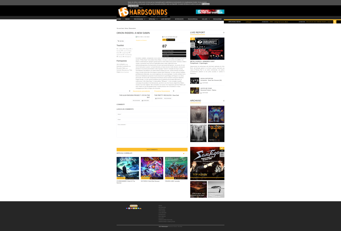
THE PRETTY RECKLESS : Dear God (166, 95)
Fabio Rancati (173, 37)
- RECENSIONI (162, 207)
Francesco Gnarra (172, 226)
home (119, 19)
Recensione (121, 178)
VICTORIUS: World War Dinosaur (150, 181)
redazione (217, 19)
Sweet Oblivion (196, 121)
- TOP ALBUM (161, 211)
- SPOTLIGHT (161, 209)
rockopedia (193, 19)
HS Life (204, 19)
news (127, 19)
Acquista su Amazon (141, 40)
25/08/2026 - (262, 22)
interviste (179, 19)
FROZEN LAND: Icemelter (172, 181)
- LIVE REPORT (162, 212)
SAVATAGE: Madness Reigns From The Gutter (207, 163)
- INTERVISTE (162, 214)
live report (166, 19)
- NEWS (160, 205)
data (164, 39)
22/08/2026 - (306, 22)
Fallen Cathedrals (197, 140)
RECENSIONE (136, 100)
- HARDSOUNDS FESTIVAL (165, 220)
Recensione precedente (141, 91)
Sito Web (121, 41)
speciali (152, 19)
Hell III (211, 140)
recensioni (138, 19)
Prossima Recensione (162, 91)
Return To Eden (214, 121)
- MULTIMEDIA (162, 216)
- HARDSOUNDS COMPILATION (166, 221)
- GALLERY (161, 218)
